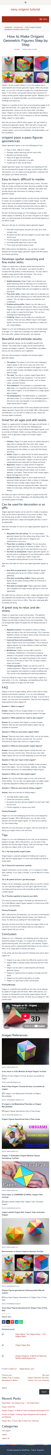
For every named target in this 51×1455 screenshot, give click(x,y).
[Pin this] (12, 1322)
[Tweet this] (8, 1322)
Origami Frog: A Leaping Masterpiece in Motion (10, 1377)
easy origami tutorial (25, 9)
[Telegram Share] (17, 1322)
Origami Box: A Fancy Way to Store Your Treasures (20, 1421)
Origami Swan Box (22, 1345)
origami (4, 1434)
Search (4, 1388)
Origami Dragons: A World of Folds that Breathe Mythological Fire (30, 1357)
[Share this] (4, 1322)
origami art (13, 1369)
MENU (45, 19)
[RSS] (25, 2)
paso (32, 1369)
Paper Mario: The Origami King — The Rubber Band (30, 1335)
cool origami (6, 1430)
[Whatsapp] (21, 1322)
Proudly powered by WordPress (18, 1450)
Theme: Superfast (37, 1450)
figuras (27, 1369)
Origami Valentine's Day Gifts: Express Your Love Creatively (38, 1377)
